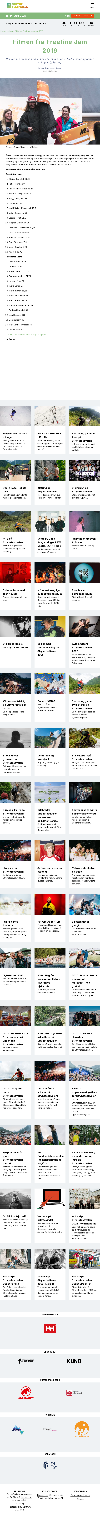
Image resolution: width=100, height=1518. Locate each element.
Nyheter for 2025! (13, 975)
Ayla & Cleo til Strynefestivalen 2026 (82, 647)
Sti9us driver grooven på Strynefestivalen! (13, 759)
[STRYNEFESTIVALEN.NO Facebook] (65, 16)
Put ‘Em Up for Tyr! (48, 921)
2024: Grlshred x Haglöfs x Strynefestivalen (82, 1037)
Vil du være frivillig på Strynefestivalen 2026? (14, 705)
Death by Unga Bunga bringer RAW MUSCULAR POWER (49, 542)
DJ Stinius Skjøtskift (15, 1216)
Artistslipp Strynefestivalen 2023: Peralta (13, 1280)
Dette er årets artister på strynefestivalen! (47, 1092)
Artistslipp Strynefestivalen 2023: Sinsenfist (82, 1280)
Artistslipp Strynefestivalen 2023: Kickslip (47, 1280)
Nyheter (10, 31)
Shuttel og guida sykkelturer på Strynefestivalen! (82, 705)
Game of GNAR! (46, 701)
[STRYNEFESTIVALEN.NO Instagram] (68, 16)
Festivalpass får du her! (83, 16)
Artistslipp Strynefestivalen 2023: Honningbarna (84, 1220)
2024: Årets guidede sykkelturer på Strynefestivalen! (49, 1037)
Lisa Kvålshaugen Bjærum (51, 68)
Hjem (2, 31)
